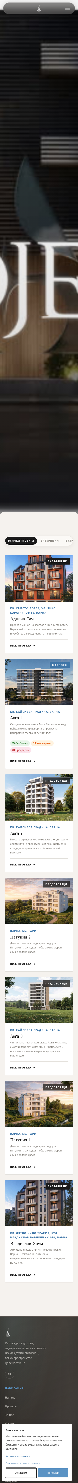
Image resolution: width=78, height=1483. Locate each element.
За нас (9, 1415)
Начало (10, 1398)
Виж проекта (22, 645)
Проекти (11, 1406)
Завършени (50, 540)
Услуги (9, 1424)
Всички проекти (21, 540)
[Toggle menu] (67, 8)
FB (9, 1374)
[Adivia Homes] (39, 8)
